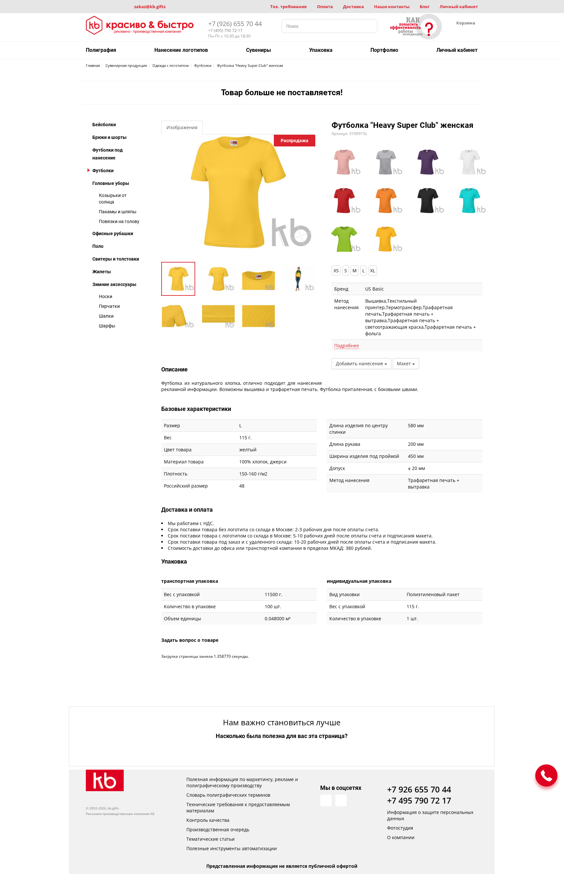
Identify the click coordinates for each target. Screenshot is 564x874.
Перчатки (109, 306)
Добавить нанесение (360, 363)
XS (336, 270)
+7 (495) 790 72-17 (225, 30)
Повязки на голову (119, 221)
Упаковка (321, 50)
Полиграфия (101, 50)
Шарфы (107, 325)
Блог (425, 6)
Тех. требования (288, 6)
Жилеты (101, 271)
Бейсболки (104, 124)
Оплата (325, 6)
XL (372, 270)
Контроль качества (207, 820)
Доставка (353, 6)
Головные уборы (110, 183)
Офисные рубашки (112, 233)
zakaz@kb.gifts (149, 6)
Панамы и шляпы (117, 211)
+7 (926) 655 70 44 (235, 23)
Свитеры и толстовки (115, 259)
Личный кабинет (459, 6)
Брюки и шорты (109, 137)
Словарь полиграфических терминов (228, 795)
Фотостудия (400, 828)
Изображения (181, 127)
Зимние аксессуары (114, 284)
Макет (404, 363)
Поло (97, 246)
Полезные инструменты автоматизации (231, 848)
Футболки (103, 170)
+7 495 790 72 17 (419, 800)
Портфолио (384, 50)
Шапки (106, 316)
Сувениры (258, 50)
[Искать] (370, 26)
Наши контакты (392, 6)
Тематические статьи (210, 839)
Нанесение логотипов (181, 50)
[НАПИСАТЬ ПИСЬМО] (546, 775)
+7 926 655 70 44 (419, 789)
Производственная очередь (217, 829)
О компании (401, 837)
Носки (105, 296)
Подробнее (346, 345)
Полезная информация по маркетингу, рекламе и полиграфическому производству (242, 782)
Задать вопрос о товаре (189, 640)
